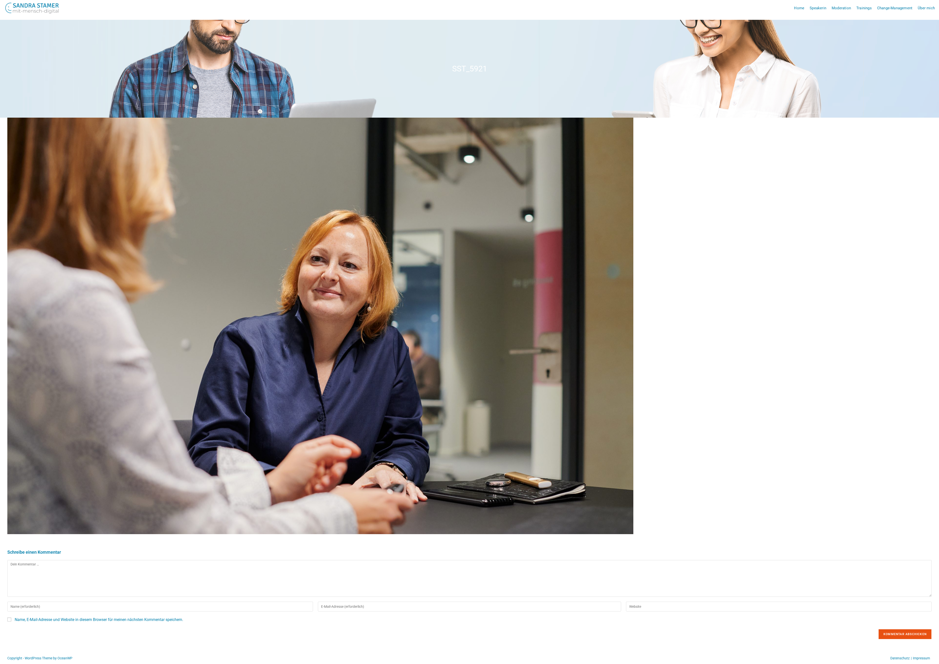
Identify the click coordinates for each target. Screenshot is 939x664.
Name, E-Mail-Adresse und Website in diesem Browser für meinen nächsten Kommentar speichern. (99, 619)
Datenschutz (900, 658)
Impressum (921, 658)
